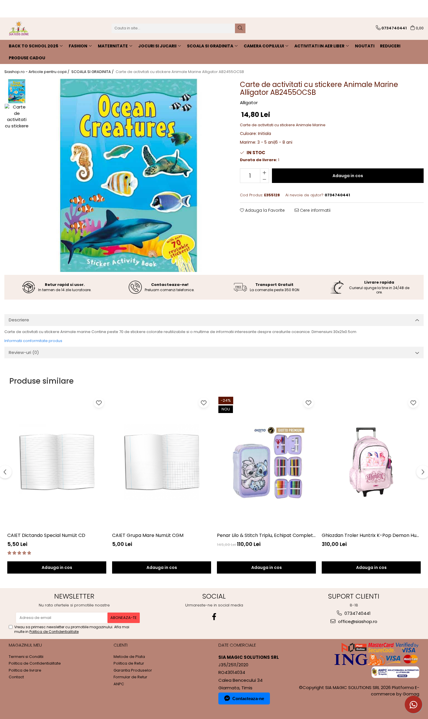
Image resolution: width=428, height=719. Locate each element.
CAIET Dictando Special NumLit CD (46, 535)
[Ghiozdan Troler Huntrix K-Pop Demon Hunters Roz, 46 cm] (371, 462)
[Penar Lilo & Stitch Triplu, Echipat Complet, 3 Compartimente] (266, 462)
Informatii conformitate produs (33, 341)
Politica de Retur (129, 663)
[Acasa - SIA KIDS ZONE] (33, 28)
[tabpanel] (128, 175)
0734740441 (357, 613)
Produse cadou (27, 58)
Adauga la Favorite (264, 210)
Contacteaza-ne (248, 698)
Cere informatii (314, 210)
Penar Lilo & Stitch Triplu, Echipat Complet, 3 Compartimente (266, 535)
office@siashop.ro (357, 621)
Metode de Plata (129, 656)
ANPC (119, 684)
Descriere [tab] (19, 320)
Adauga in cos (348, 176)
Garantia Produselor (133, 670)
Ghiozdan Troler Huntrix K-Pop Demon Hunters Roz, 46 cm (371, 535)
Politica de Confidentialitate (54, 631)
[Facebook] (214, 617)
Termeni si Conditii (26, 656)
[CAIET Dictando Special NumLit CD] (56, 462)
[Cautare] (240, 28)
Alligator (249, 102)
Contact (16, 677)
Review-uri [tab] (24, 352)
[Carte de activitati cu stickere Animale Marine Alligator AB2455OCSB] (128, 175)
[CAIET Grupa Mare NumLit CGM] (161, 462)
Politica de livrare (25, 670)
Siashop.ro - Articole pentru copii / (37, 71)
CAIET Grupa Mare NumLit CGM (147, 535)
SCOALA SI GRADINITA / (92, 71)
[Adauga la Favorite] (99, 403)
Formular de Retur (130, 677)
